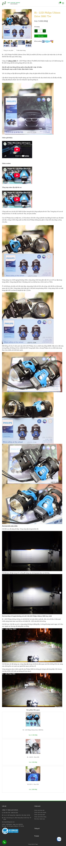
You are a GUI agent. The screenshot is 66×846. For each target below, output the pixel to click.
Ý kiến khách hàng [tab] (21, 50)
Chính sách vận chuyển (40, 812)
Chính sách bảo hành (39, 814)
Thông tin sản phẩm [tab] (8, 50)
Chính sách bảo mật (39, 810)
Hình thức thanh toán (39, 819)
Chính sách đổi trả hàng (40, 816)
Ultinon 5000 (12, 61)
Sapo (36, 844)
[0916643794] (4, 842)
